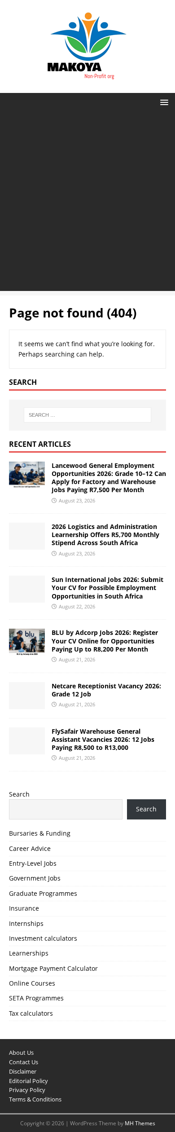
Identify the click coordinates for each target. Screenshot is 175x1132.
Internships (26, 923)
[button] (163, 101)
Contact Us (23, 1062)
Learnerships (28, 953)
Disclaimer (22, 1071)
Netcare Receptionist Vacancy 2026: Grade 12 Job (106, 690)
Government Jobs (35, 878)
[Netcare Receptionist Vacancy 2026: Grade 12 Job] (27, 703)
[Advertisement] (87, 203)
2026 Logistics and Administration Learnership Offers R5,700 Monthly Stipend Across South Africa (105, 534)
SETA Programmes (36, 998)
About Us (21, 1052)
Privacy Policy (27, 1090)
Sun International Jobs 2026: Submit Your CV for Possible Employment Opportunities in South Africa (107, 587)
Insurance (24, 908)
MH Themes (140, 1123)
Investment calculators (43, 938)
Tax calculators (31, 1013)
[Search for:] (87, 415)
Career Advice (30, 848)
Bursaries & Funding (39, 833)
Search (19, 794)
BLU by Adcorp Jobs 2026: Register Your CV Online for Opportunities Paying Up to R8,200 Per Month (105, 640)
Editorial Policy (28, 1081)
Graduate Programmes (43, 893)
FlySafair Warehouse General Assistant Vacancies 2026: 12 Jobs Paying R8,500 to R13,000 (103, 739)
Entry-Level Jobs (33, 863)
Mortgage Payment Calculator (53, 968)
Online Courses (32, 983)
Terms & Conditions (35, 1099)
